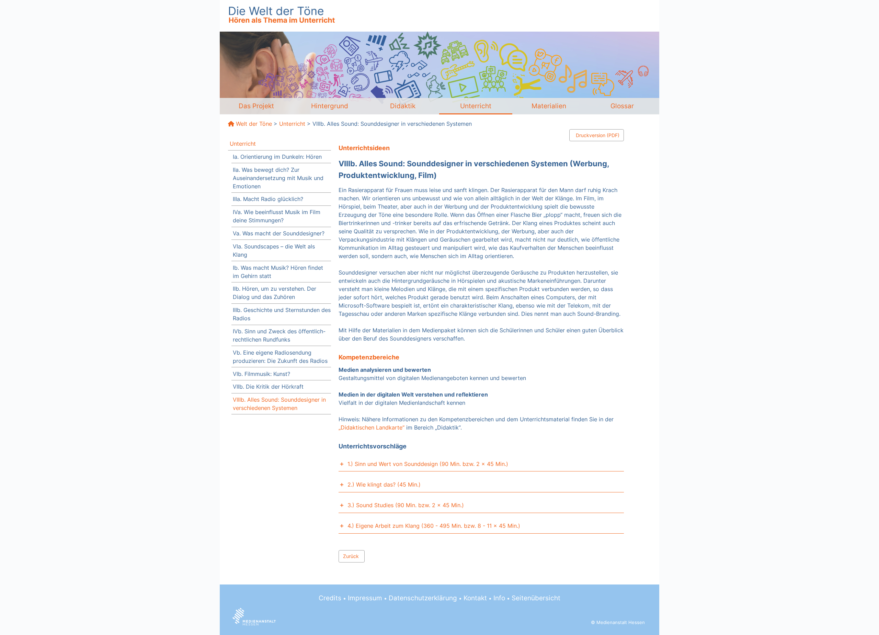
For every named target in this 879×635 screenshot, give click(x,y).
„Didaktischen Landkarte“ (371, 427)
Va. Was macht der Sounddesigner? (278, 233)
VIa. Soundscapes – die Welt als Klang (274, 250)
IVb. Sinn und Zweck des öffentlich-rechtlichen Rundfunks (279, 335)
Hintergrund (329, 106)
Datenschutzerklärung (423, 598)
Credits (330, 598)
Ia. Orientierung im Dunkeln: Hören (277, 156)
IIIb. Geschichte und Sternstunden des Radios (282, 314)
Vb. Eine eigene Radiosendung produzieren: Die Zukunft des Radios (280, 356)
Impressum (365, 598)
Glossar (622, 106)
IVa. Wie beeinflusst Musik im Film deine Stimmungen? (276, 216)
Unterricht (475, 106)
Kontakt (475, 598)
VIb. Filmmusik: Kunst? (261, 373)
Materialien (549, 106)
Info (499, 598)
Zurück (351, 556)
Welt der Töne (254, 123)
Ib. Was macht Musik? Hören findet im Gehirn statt (278, 271)
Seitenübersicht (536, 598)
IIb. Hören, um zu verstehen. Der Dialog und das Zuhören (274, 292)
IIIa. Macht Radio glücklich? (268, 199)
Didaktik (402, 106)
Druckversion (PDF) (597, 135)
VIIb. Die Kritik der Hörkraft (268, 386)
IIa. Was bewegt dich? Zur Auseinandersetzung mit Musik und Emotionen (278, 178)
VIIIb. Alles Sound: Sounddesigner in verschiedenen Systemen (279, 403)
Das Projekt (256, 106)
